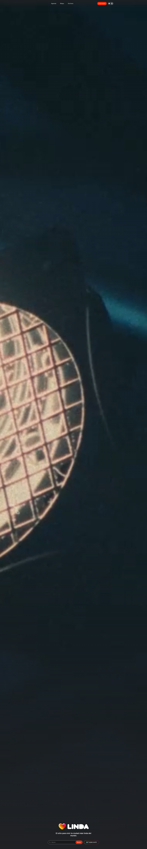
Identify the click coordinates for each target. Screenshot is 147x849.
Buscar (79, 842)
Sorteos (70, 3)
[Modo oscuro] (112, 3)
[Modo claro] (109, 3)
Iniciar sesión (102, 3)
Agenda (53, 3)
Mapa (62, 3)
